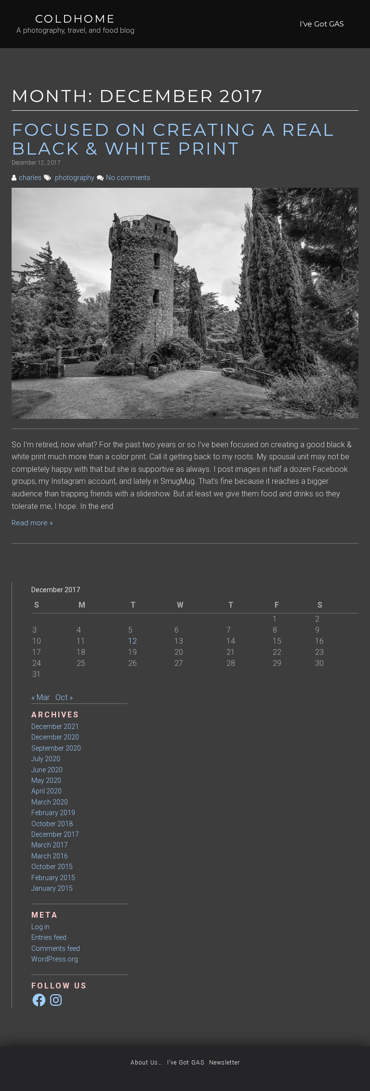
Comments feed (55, 948)
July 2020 (45, 759)
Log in (40, 927)
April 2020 (46, 791)
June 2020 (47, 770)
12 (132, 641)
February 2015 (53, 878)
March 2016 (49, 856)
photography (74, 178)
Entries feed (48, 937)
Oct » (64, 697)
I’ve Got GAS (322, 23)
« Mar (40, 697)
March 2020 (49, 802)
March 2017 (49, 845)
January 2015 (52, 888)
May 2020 (46, 780)
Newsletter (224, 1062)
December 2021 (55, 726)
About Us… (146, 1062)
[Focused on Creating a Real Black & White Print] (185, 302)
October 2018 (52, 824)
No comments (128, 178)
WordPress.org (54, 959)
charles (30, 178)
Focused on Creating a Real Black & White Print (173, 139)
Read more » (32, 523)
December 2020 (55, 737)
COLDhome (75, 19)
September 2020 (56, 748)
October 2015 (52, 866)
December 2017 (55, 834)
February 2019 (53, 813)
